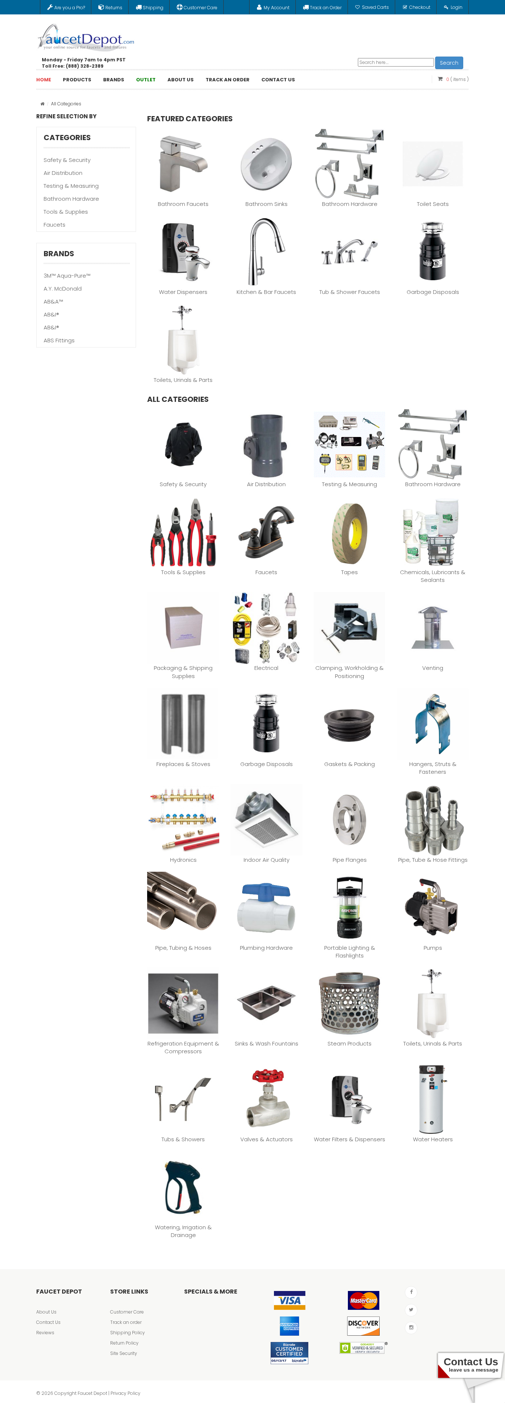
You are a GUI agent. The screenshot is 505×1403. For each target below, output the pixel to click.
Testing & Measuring (71, 186)
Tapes (349, 572)
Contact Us (48, 1322)
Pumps (433, 948)
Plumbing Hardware (266, 948)
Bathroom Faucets (183, 204)
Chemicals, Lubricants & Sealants (432, 576)
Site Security (123, 1353)
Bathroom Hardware (71, 199)
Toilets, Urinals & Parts (183, 380)
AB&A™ (53, 301)
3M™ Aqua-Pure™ (67, 275)
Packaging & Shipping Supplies (183, 672)
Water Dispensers (183, 292)
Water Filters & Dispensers (349, 1139)
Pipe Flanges (350, 860)
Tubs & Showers (183, 1139)
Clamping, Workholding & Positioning (349, 672)
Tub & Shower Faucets (349, 292)
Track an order (126, 1322)
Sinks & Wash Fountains (266, 1043)
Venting (432, 668)
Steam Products (350, 1043)
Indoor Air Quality (266, 860)
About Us (46, 1312)
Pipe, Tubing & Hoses (183, 948)
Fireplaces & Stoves (183, 764)
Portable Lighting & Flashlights (349, 951)
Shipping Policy (127, 1332)
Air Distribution (63, 173)
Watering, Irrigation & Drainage (183, 1231)
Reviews (45, 1332)
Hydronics (183, 860)
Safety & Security (67, 160)
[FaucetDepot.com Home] (86, 36)
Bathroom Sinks (266, 204)
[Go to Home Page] (42, 103)
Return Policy (124, 1343)
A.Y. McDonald (63, 288)
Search (449, 63)
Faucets (54, 224)
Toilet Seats (433, 204)
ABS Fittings (59, 340)
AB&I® (51, 314)
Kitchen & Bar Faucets (266, 292)
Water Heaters (433, 1139)
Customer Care (127, 1312)
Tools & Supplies (66, 212)
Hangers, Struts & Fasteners (433, 768)
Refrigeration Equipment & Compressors (183, 1047)
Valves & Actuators (266, 1139)
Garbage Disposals (433, 292)
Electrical (266, 668)
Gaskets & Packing (349, 764)
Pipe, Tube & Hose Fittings (433, 860)
